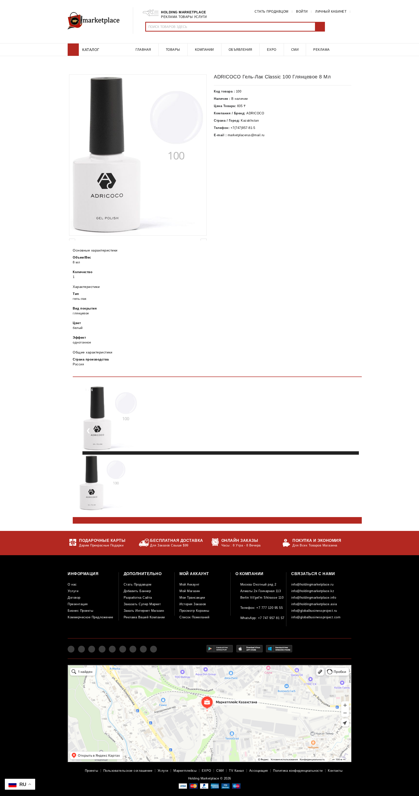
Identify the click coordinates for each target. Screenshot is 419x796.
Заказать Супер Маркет (142, 604)
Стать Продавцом (138, 584)
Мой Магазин (189, 591)
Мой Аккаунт (189, 584)
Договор (74, 597)
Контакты (335, 770)
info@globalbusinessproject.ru (314, 610)
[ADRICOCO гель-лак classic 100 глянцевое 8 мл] (138, 155)
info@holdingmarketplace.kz (312, 591)
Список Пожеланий (194, 617)
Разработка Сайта (138, 597)
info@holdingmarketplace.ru (312, 584)
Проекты (91, 770)
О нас (72, 584)
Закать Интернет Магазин (144, 610)
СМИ (220, 770)
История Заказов (192, 604)
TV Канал (236, 770)
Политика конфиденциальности (298, 770)
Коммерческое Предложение (90, 617)
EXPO (206, 770)
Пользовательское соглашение (128, 770)
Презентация (78, 604)
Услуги (73, 591)
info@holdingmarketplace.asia (314, 604)
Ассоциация (258, 770)
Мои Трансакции (192, 597)
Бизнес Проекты (80, 610)
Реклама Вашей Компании (144, 617)
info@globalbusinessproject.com (315, 617)
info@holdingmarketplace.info (313, 597)
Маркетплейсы (184, 770)
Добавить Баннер (137, 591)
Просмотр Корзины (194, 610)
